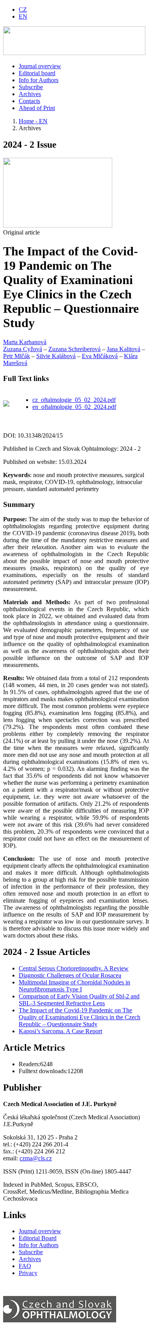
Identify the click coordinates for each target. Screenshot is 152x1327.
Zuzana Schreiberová (74, 349)
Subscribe (31, 87)
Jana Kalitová (123, 349)
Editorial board (37, 73)
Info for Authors (38, 80)
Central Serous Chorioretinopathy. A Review (74, 968)
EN (23, 16)
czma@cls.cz (35, 1158)
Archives (30, 94)
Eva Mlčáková (100, 356)
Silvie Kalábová (56, 356)
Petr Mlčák (16, 356)
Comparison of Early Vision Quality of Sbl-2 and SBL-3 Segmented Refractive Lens (79, 999)
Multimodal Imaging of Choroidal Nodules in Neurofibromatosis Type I (74, 986)
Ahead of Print (37, 108)
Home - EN (33, 121)
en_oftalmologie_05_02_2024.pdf (74, 406)
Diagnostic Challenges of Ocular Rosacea (70, 975)
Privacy (28, 1273)
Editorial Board (38, 1238)
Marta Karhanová (24, 342)
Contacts (29, 101)
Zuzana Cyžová (22, 349)
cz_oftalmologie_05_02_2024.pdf (74, 399)
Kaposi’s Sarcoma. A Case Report (60, 1031)
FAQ (25, 1266)
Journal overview (40, 66)
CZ (23, 9)
